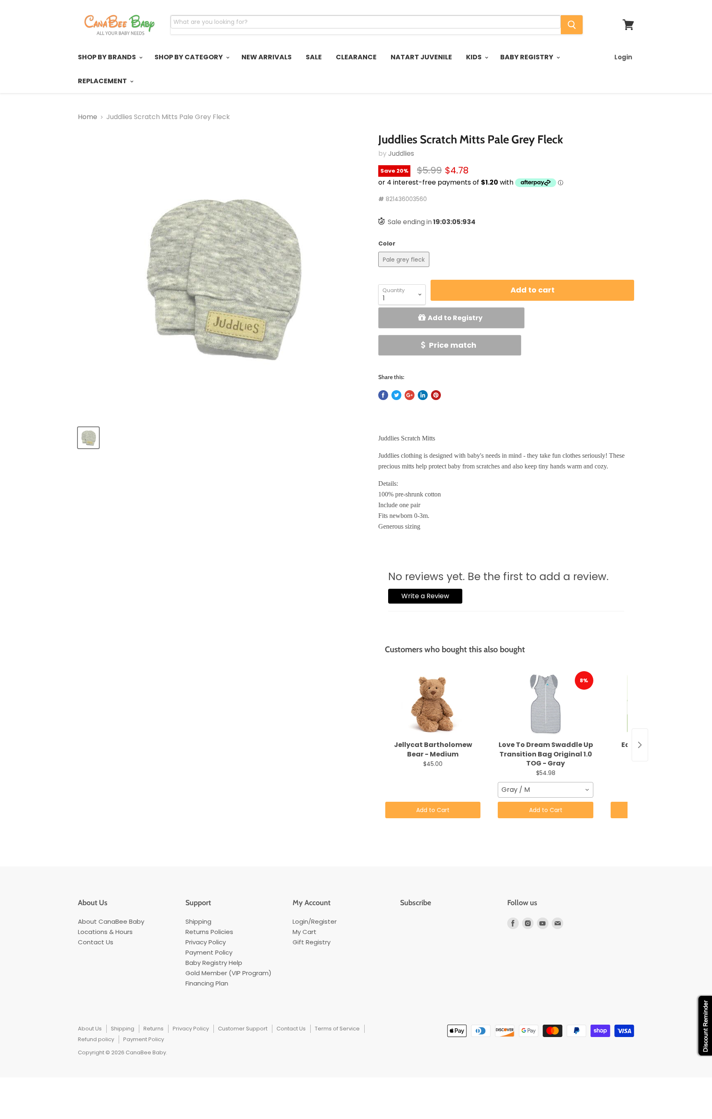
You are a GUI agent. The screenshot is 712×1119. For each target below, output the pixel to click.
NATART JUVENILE (421, 57)
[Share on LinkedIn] (423, 395)
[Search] (572, 24)
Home (87, 117)
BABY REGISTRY (527, 57)
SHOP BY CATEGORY (189, 57)
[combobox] (545, 790)
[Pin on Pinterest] (436, 395)
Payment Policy (208, 952)
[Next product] (640, 744)
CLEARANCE (356, 57)
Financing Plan (206, 983)
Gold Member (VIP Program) (228, 973)
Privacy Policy (205, 942)
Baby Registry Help (213, 962)
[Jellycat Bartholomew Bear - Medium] (432, 704)
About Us (90, 1028)
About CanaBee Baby (111, 921)
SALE (314, 57)
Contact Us (95, 942)
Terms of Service (337, 1028)
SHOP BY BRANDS (107, 57)
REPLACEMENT (103, 81)
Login (623, 57)
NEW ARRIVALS (266, 57)
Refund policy (96, 1039)
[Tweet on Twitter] (396, 395)
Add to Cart (433, 810)
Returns (153, 1028)
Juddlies (401, 153)
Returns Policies (209, 931)
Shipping (198, 921)
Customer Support (242, 1028)
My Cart (304, 931)
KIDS (474, 57)
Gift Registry (311, 942)
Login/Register (315, 921)
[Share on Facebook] (383, 395)
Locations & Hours (105, 931)
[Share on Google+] (410, 395)
